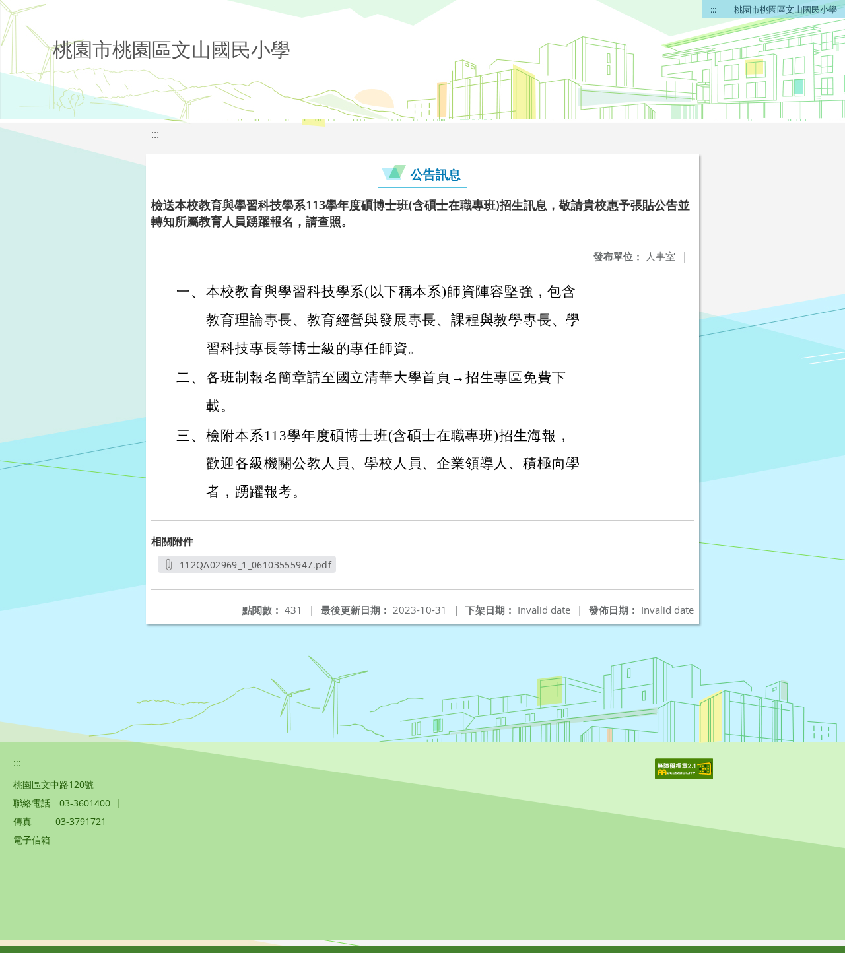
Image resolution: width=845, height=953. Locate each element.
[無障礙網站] (685, 775)
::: (713, 9)
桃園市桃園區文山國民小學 (785, 9)
